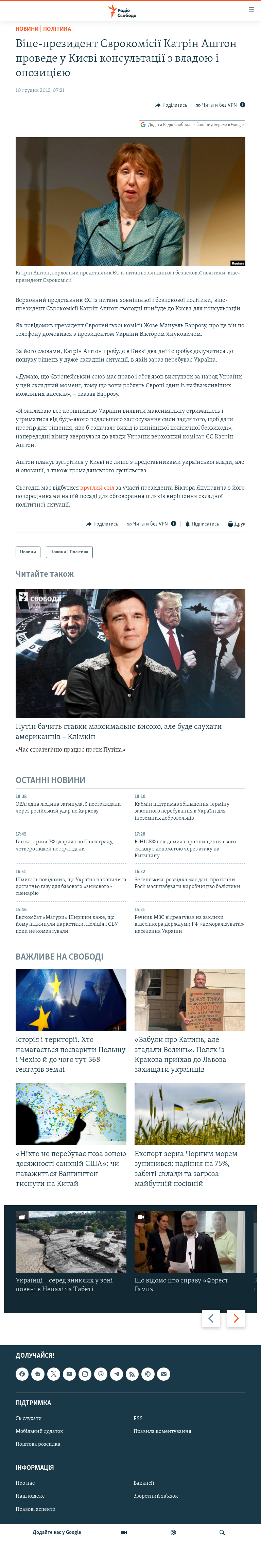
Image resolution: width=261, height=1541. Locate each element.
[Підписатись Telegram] (116, 1374)
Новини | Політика (43, 29)
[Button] (171, 105)
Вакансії (144, 1483)
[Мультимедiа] (124, 1532)
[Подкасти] (173, 1532)
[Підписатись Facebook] (22, 1374)
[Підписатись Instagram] (85, 1374)
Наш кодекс (30, 1496)
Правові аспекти (36, 1509)
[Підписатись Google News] (37, 1374)
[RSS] (132, 1374)
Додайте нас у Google (57, 1532)
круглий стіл (97, 488)
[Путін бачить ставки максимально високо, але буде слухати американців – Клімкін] (130, 653)
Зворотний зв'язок (156, 1496)
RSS (138, 1418)
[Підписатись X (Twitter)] (53, 1374)
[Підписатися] (163, 1374)
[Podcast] (147, 1374)
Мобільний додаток (39, 1431)
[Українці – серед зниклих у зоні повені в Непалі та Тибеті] (71, 1242)
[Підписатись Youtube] (69, 1374)
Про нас (25, 1483)
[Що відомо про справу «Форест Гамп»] (190, 1242)
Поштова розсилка (38, 1444)
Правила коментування (162, 1431)
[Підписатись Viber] (100, 1374)
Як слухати (29, 1418)
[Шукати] (222, 1532)
